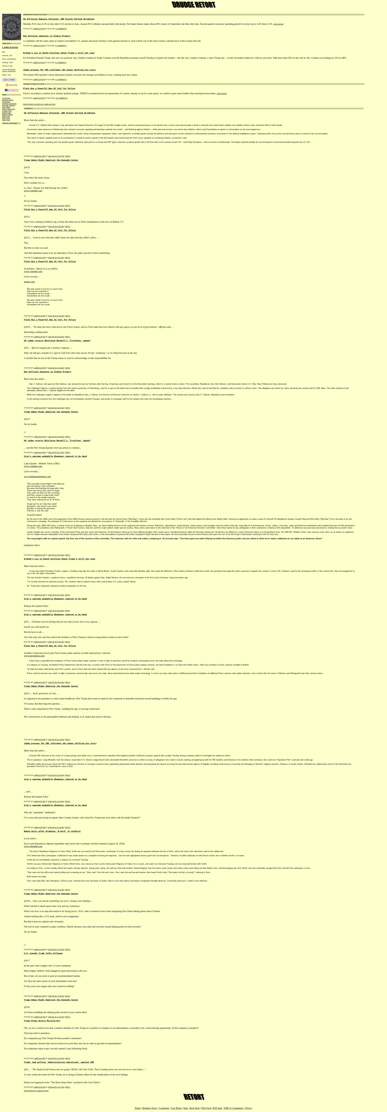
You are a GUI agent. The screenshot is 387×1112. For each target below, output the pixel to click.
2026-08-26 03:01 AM (56, 206)
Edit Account (6, 113)
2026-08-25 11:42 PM (56, 1017)
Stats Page (6, 116)
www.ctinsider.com (33, 846)
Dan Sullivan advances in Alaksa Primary (46, 36)
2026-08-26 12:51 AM (56, 890)
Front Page (6, 98)
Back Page (6, 120)
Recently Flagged (8, 105)
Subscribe (13, 85)
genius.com (29, 281)
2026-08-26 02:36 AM (56, 408)
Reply (67, 156)
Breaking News (7, 100)
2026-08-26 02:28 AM (56, 437)
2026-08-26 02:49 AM (56, 316)
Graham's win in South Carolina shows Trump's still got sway (58, 53)
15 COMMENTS (62, 98)
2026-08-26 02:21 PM (56, 156)
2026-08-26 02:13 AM (56, 595)
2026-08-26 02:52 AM (56, 258)
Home (138, 1108)
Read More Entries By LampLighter (39, 104)
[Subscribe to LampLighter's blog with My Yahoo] (11, 90)
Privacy (248, 1108)
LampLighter (10, 47)
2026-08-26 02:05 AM (56, 611)
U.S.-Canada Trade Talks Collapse (43, 953)
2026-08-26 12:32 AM (56, 996)
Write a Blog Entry (8, 109)
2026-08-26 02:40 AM (56, 368)
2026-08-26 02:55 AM (56, 226)
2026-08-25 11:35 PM (56, 1058)
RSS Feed (6, 118)
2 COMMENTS (61, 29)
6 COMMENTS (60, 63)
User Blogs (6, 107)
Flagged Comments (9, 104)
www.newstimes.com (34, 655)
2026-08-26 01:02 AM (56, 775)
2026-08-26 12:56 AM (56, 801)
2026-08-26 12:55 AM (56, 827)
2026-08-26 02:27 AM (56, 452)
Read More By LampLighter (36, 1091)
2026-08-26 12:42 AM (56, 949)
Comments (6, 102)
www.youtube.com (33, 190)
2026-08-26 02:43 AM (56, 337)
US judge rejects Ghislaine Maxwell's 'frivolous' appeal (57, 340)
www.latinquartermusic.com (37, 476)
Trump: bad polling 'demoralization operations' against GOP (59, 1062)
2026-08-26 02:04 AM (56, 642)
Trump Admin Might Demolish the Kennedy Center (51, 160)
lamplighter (39, 29)
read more (278, 24)
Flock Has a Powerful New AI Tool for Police (49, 88)
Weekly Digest (7, 114)
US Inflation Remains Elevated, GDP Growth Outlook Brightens (58, 19)
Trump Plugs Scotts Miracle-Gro (42, 1021)
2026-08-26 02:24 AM (56, 555)
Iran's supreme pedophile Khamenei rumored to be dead (55, 456)
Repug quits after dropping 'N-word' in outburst (52, 831)
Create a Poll (6, 111)
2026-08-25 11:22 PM (56, 1087)
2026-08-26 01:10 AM (56, 740)
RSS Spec (217, 1108)
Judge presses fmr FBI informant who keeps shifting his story (59, 70)
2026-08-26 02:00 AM (56, 682)
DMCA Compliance (233, 1108)
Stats (185, 1108)
